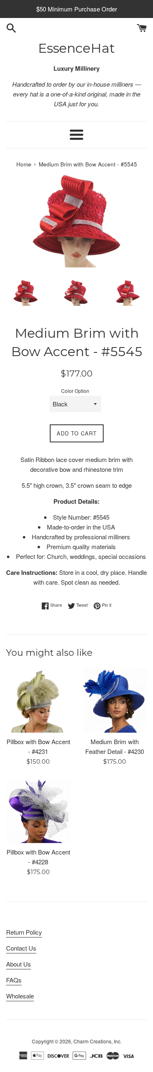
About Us (18, 964)
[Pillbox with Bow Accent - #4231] (38, 700)
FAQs (14, 980)
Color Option (75, 390)
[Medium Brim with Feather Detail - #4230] (115, 700)
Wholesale (20, 995)
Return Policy (24, 932)
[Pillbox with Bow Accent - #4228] (38, 811)
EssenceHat (76, 48)
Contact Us (21, 948)
